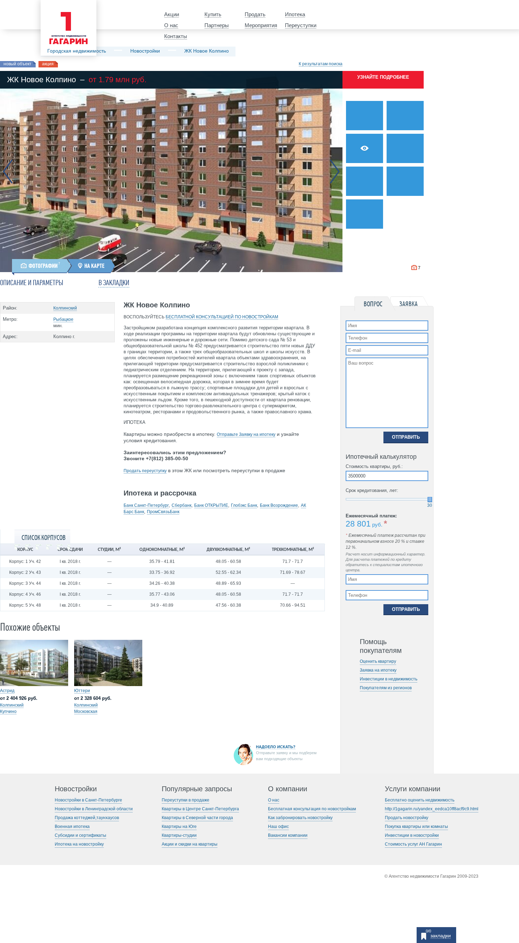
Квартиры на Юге (179, 826)
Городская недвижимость (76, 51)
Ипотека (295, 14)
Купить (212, 14)
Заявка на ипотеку (378, 670)
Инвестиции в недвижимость (388, 679)
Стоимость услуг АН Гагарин (413, 844)
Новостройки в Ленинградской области (94, 808)
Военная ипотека (72, 826)
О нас (171, 25)
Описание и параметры (31, 283)
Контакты (175, 36)
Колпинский (65, 308)
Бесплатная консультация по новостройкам (312, 808)
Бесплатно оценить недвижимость (419, 800)
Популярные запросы (197, 789)
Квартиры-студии (179, 835)
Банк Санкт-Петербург (146, 505)
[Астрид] (34, 663)
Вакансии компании (288, 835)
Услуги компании (412, 789)
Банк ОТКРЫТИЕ (211, 505)
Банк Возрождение (279, 505)
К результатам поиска (320, 63)
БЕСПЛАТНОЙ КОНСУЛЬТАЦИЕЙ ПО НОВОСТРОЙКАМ (222, 316)
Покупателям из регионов (386, 687)
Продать (255, 14)
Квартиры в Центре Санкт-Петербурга (200, 808)
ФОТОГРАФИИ (43, 266)
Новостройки (145, 51)
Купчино (8, 711)
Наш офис (278, 826)
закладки (440, 935)
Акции (171, 14)
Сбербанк (181, 505)
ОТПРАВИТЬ (406, 437)
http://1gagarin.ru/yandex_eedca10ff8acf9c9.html (431, 808)
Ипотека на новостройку (79, 844)
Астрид (7, 690)
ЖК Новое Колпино (206, 51)
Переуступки (300, 25)
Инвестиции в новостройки (412, 835)
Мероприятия (261, 25)
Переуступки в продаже (185, 800)
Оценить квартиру (378, 661)
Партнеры (216, 25)
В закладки (114, 283)
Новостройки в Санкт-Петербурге (88, 800)
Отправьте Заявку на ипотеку (246, 434)
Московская (85, 711)
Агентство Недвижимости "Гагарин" (66, 5)
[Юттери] (108, 663)
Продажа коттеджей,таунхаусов (87, 817)
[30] (430, 499)
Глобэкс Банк (244, 505)
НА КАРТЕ (94, 266)
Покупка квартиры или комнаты (416, 826)
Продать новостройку (406, 817)
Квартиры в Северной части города (197, 817)
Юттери (82, 690)
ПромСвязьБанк (163, 511)
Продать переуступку (145, 470)
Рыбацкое (63, 319)
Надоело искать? (276, 747)
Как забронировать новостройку (300, 817)
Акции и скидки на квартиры (189, 844)
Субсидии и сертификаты (80, 835)
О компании (287, 789)
